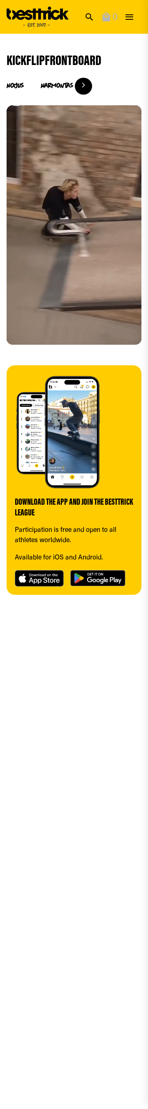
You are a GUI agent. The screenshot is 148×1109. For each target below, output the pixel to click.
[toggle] (129, 17)
